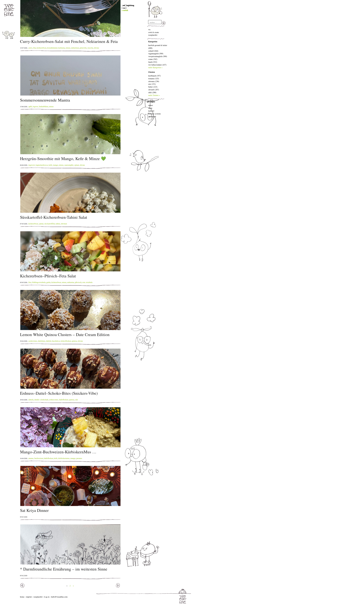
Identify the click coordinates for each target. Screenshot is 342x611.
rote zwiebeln (87, 282)
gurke (48, 282)
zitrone (96, 47)
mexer (150, 105)
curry (30, 47)
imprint (29, 597)
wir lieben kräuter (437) (157, 64)
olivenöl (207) (153, 89)
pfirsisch (78, 282)
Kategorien (152, 41)
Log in (46, 597)
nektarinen (75, 47)
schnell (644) (153, 51)
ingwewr (31, 165)
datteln (48, 341)
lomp (150, 108)
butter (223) (152, 87)
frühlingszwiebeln (39, 282)
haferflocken (63, 399)
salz (76, 399)
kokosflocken (66, 341)
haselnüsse (56, 341)
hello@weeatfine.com (59, 597)
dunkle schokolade (41, 399)
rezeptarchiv (153, 35)
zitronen (64, 223)
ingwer (35, 106)
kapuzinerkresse (42, 165)
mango (55, 165)
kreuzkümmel (52, 47)
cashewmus (32, 341)
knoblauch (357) (154, 75)
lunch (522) (152, 62)
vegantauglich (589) (155, 53)
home (22, 597)
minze (68, 47)
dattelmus (41, 341)
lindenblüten (43, 106)
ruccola (90, 47)
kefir (50, 165)
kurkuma (61, 47)
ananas (31, 458)
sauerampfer (68, 165)
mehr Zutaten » (154, 95)
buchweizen (38, 458)
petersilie (83, 47)
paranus (79, 458)
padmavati (152, 116)
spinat (76, 165)
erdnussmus (53, 399)
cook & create (153, 32)
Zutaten (151, 72)
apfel (30, 106)
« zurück (125, 10)
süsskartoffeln (49, 223)
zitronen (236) (153, 81)
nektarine (70, 282)
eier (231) (152, 84)
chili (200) (152, 92)
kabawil (151, 111)
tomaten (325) (153, 78)
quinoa (74, 341)
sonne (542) (152, 59)
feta (34, 47)
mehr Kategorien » (155, 67)
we (149, 29)
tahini (58, 223)
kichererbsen (41, 47)
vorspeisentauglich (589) (157, 56)
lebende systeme (154, 113)
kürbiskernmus (64, 458)
